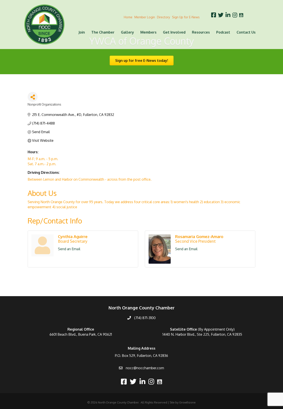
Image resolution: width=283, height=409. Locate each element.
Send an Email (69, 249)
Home (128, 17)
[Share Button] (33, 97)
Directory (163, 17)
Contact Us (246, 32)
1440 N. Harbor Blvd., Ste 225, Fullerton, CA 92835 (202, 334)
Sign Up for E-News (186, 17)
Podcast (223, 32)
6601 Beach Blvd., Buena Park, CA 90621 (81, 334)
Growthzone (187, 402)
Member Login (144, 17)
